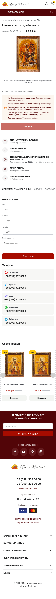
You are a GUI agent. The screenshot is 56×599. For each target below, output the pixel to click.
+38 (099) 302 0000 (15, 276)
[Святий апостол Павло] (14, 364)
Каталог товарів (15, 12)
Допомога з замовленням (16, 189)
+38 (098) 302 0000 (15, 287)
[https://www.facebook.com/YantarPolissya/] (15, 452)
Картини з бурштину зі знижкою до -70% (22, 20)
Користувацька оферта (28, 522)
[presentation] (3, 375)
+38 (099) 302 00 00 (28, 484)
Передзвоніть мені (28, 488)
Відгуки (37, 189)
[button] (28, 75)
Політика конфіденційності (28, 518)
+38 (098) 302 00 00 (28, 479)
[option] (16, 190)
